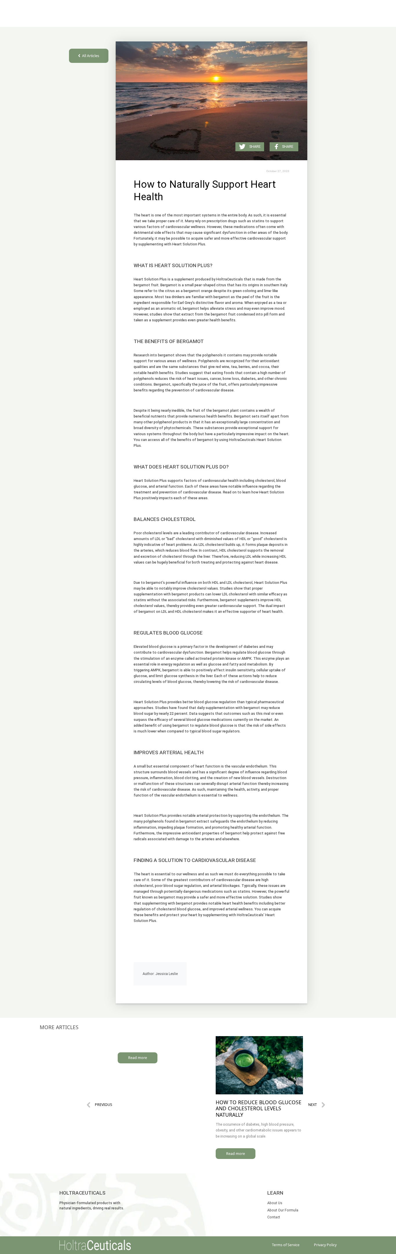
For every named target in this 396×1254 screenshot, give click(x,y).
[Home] (91, 13)
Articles (273, 19)
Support (185, 19)
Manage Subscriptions (219, 19)
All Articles (90, 55)
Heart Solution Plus (188, 244)
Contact (273, 1217)
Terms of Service (285, 1244)
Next (312, 1104)
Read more (137, 1057)
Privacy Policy (325, 1244)
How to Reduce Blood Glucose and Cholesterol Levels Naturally (258, 1108)
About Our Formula (282, 1210)
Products (166, 19)
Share (287, 146)
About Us (254, 19)
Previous (103, 1104)
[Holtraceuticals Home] (95, 1245)
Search (147, 19)
